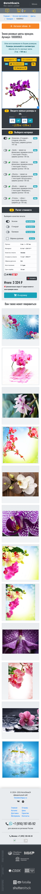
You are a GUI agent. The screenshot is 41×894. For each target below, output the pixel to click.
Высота (24, 117)
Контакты (25, 816)
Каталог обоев (20, 26)
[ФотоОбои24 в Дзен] (23, 801)
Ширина (11, 117)
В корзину (22, 295)
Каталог (14, 810)
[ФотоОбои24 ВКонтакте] (18, 801)
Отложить (32, 278)
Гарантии (25, 813)
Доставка (15, 813)
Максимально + (18, 64)
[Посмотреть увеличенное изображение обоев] (33, 64)
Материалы (15, 816)
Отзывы (25, 808)
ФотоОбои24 (11, 2)
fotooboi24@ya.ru (20, 798)
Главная (14, 808)
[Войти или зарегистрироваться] (34, 11)
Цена (24, 810)
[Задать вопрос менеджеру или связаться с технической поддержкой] (7, 11)
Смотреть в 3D (21, 68)
